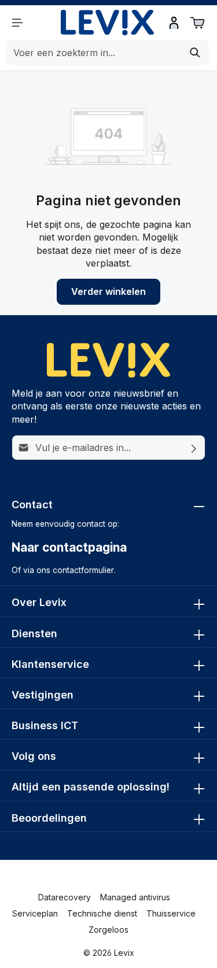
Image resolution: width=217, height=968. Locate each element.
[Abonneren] (194, 447)
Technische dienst (102, 913)
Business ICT (45, 725)
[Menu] (17, 22)
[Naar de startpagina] (107, 23)
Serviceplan (35, 913)
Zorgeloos (108, 929)
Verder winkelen (108, 291)
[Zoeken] (195, 52)
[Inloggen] (174, 22)
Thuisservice (171, 913)
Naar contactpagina (69, 547)
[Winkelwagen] (197, 22)
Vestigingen (42, 695)
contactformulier (83, 570)
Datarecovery (64, 897)
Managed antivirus (135, 897)
